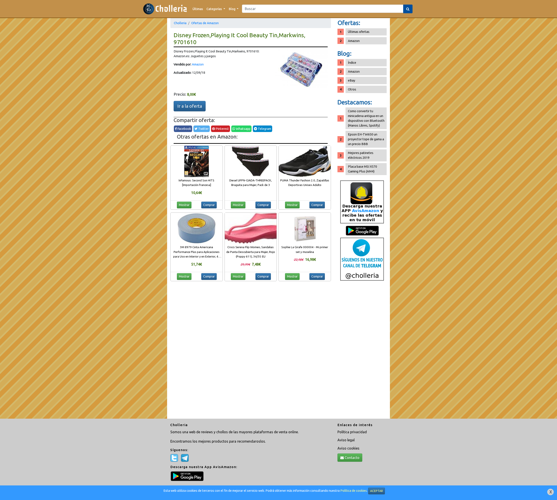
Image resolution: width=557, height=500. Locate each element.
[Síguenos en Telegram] (362, 259)
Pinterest (222, 128)
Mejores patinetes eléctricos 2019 (360, 155)
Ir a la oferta (189, 106)
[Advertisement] (362, 351)
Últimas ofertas (358, 31)
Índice (352, 62)
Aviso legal (346, 440)
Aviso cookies (348, 448)
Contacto (351, 458)
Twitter (203, 128)
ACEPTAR (376, 491)
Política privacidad (352, 432)
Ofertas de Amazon (205, 23)
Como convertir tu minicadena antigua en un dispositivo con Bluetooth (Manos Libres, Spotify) (366, 118)
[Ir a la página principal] (165, 9)
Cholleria (180, 23)
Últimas (198, 9)
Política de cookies (353, 490)
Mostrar (184, 205)
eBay (351, 80)
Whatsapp (242, 128)
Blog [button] (232, 9)
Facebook (184, 128)
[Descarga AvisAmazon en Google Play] (362, 202)
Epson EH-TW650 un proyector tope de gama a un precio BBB (366, 139)
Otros (352, 89)
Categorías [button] (214, 9)
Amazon (198, 64)
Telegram (264, 128)
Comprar (209, 205)
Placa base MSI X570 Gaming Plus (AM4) (362, 169)
